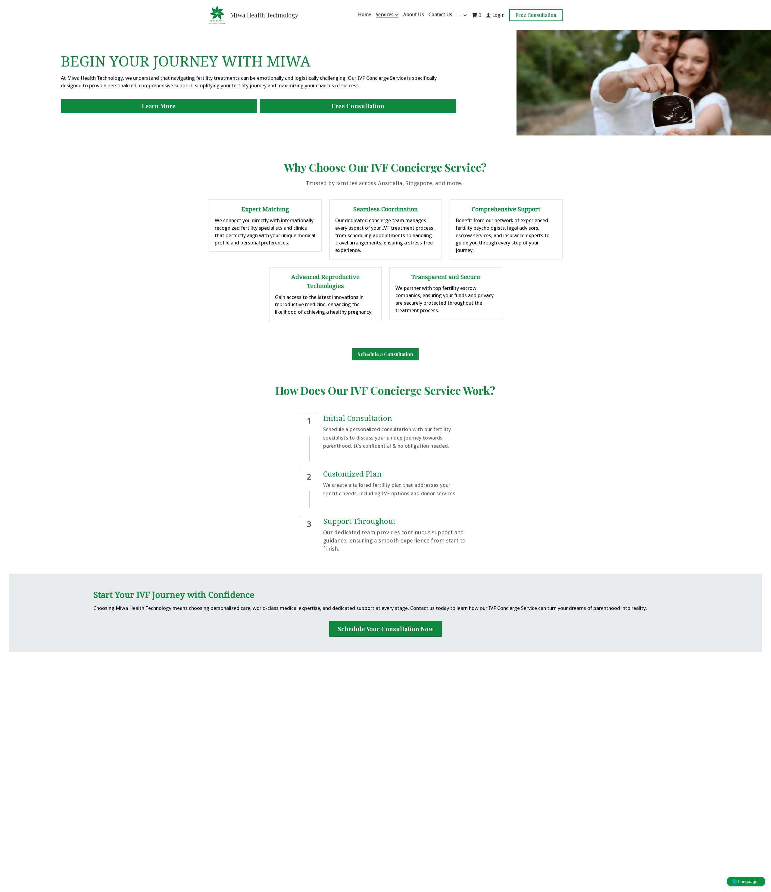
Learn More (159, 106)
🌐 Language (744, 881)
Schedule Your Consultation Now (385, 629)
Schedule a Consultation (385, 354)
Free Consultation (536, 15)
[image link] (217, 14)
